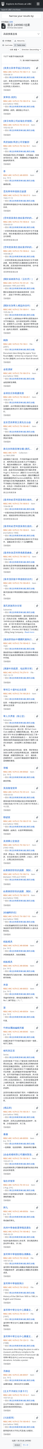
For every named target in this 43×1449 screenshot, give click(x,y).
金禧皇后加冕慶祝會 (13, 393)
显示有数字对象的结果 (30, 60)
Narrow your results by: (21, 15)
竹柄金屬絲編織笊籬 (13, 1027)
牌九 (5, 1207)
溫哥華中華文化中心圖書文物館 (18, 1310)
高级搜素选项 (10, 33)
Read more (29, 632)
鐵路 (5, 340)
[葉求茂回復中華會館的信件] (17, 579)
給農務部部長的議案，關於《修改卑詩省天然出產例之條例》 (18, 870)
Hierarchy (21, 41)
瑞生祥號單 (9, 1181)
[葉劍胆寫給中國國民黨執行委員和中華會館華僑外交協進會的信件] (18, 639)
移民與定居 (9, 1050)
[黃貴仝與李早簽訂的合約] (16, 68)
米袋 (5, 984)
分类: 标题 (14, 49)
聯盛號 (6, 817)
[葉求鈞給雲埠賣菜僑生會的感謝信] (18, 499)
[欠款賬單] (8, 1417)
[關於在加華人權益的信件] (16, 305)
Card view (8, 45)
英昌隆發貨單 (10, 788)
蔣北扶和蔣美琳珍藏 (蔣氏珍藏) (22, 77)
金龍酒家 (7, 369)
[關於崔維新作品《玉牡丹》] (17, 279)
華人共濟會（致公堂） (14, 716)
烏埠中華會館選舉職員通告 (17, 1227)
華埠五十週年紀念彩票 (14, 689)
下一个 (25, 1445)
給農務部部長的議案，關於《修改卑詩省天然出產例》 (18, 891)
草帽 (5, 768)
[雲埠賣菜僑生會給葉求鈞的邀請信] (18, 218)
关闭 (11, 22)
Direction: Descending (30, 49)
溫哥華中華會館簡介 (13, 1283)
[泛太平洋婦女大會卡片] (15, 1391)
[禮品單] (7, 1107)
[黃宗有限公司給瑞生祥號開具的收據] (18, 121)
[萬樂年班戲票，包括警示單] (17, 668)
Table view (21, 45)
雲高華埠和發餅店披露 (14, 191)
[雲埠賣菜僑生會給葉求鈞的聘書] (18, 247)
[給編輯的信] (9, 912)
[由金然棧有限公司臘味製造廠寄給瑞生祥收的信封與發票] (18, 1154)
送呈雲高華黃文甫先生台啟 (17, 422)
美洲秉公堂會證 (11, 841)
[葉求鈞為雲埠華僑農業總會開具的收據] (18, 552)
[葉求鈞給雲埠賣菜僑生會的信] (18, 526)
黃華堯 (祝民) (10, 97)
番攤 (5, 1134)
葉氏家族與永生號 (12, 605)
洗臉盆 (6, 1371)
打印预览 (7, 41)
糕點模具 (7, 941)
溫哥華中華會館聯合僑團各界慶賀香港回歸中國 (18, 1254)
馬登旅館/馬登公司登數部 (16, 142)
